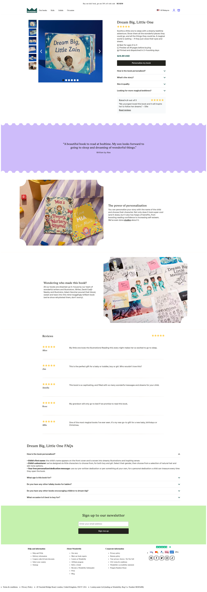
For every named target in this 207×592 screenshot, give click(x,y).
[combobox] (163, 10)
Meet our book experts (79, 556)
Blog (73, 574)
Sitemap (35, 565)
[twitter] (162, 558)
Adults (60, 10)
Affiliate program (77, 562)
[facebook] (156, 558)
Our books (43, 10)
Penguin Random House (118, 568)
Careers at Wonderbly (78, 559)
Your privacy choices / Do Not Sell (122, 559)
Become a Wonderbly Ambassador (83, 568)
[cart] (178, 10)
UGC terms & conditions (118, 562)
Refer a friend (76, 565)
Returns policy (115, 556)
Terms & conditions (10, 587)
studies (127, 220)
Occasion (70, 10)
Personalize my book (141, 63)
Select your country (39, 562)
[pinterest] (151, 558)
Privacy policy (115, 553)
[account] (173, 10)
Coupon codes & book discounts (43, 559)
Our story (74, 553)
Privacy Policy (27, 587)
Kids (52, 10)
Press (73, 571)
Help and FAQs (38, 553)
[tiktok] (172, 558)
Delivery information (40, 556)
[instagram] (167, 558)
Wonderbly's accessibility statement (122, 565)
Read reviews (125, 110)
